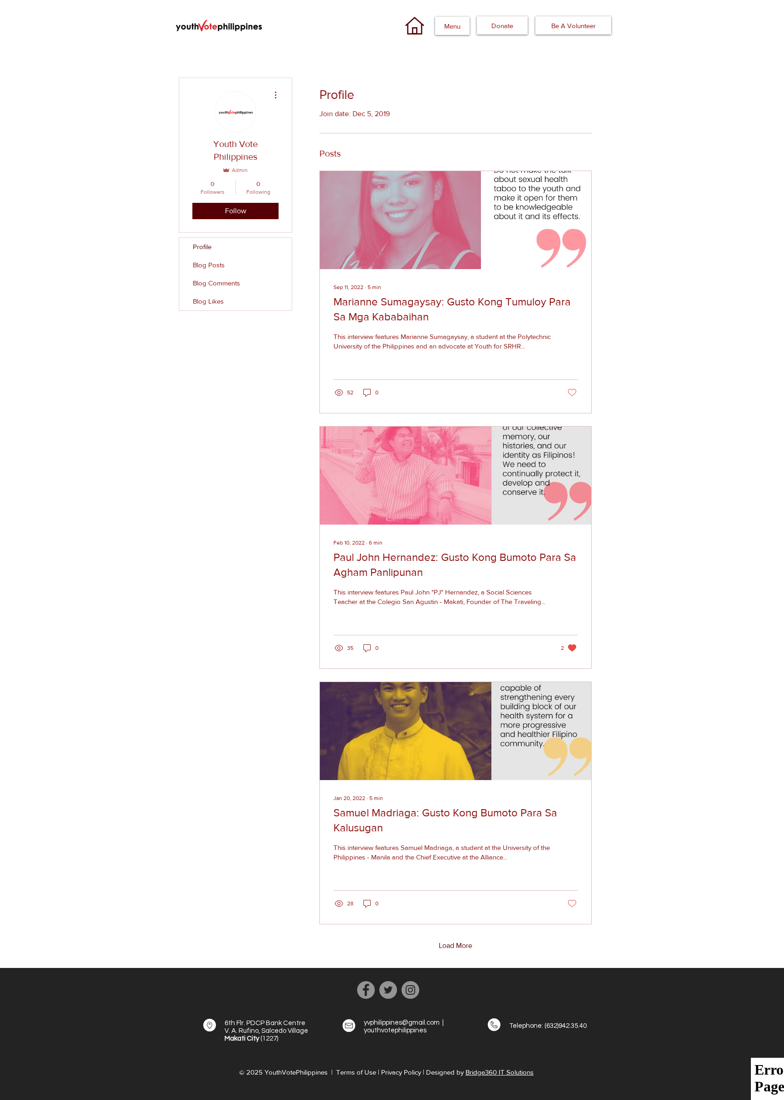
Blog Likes (208, 301)
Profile (202, 246)
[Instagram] (410, 990)
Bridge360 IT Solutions (500, 1072)
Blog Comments (216, 283)
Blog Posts (209, 265)
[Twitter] (388, 990)
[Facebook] (366, 990)
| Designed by (444, 1072)
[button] (452, 26)
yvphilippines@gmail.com (402, 1022)
